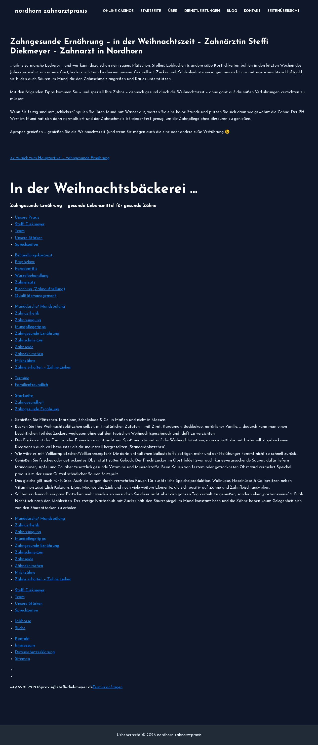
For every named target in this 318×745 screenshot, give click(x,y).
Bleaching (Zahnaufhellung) (40, 289)
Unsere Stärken (28, 238)
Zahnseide (24, 347)
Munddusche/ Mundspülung (40, 307)
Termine (22, 378)
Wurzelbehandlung (31, 276)
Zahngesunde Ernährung (37, 334)
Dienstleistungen (202, 11)
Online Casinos (118, 11)
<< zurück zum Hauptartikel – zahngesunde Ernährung (60, 158)
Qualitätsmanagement (35, 296)
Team (20, 231)
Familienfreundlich (31, 385)
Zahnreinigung (28, 320)
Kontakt (252, 11)
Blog (232, 11)
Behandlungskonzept (33, 255)
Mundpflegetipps (30, 327)
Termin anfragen (107, 687)
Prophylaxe (25, 262)
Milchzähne (25, 361)
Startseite (151, 11)
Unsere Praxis (27, 218)
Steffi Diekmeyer (29, 224)
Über (172, 11)
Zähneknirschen (29, 354)
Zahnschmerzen (29, 340)
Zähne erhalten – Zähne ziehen (43, 368)
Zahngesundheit (29, 403)
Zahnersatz (25, 282)
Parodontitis (26, 269)
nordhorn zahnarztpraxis (51, 11)
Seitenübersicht (284, 11)
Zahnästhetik (27, 314)
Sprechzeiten (26, 245)
